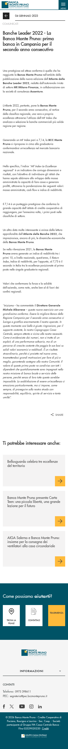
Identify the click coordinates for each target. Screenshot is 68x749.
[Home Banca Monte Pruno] (15, 5)
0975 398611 (23, 691)
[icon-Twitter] (12, 706)
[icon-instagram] (31, 706)
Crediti (45, 728)
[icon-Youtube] (22, 706)
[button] (63, 5)
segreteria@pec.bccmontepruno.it (28, 696)
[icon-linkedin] (40, 706)
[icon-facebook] (4, 706)
